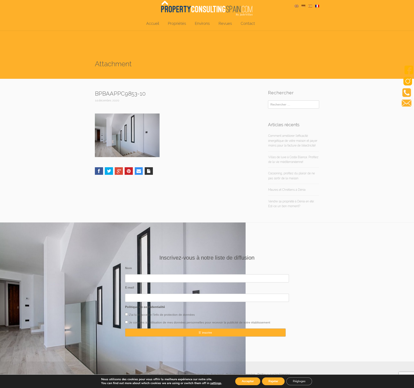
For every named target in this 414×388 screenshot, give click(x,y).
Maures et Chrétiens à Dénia (287, 189)
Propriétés (177, 23)
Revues (225, 23)
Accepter (248, 381)
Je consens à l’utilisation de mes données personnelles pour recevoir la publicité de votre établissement (199, 322)
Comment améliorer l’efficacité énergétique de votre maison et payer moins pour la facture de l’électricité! (292, 140)
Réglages (299, 381)
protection (170, 314)
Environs (202, 23)
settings (215, 383)
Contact (248, 23)
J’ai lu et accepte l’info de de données (162, 314)
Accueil (152, 23)
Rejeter (273, 381)
